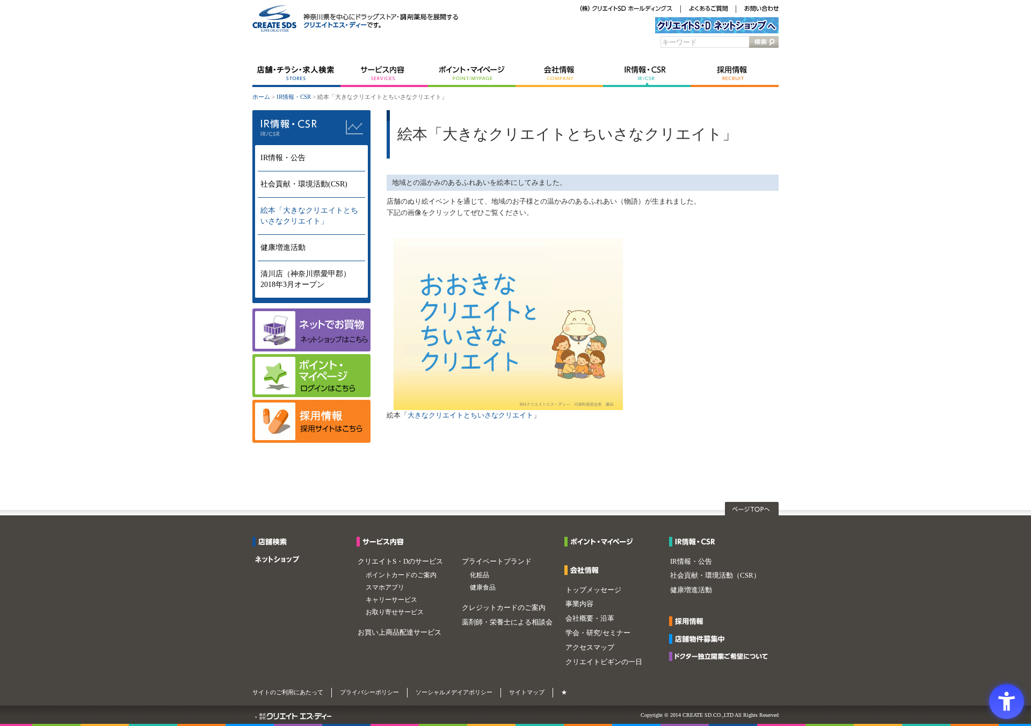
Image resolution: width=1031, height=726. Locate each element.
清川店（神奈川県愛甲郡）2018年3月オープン (305, 279)
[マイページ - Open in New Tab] (311, 395)
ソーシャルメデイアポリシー (454, 692)
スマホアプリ (385, 587)
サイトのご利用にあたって (287, 692)
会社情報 (559, 73)
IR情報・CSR (647, 73)
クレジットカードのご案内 (504, 607)
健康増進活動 (283, 247)
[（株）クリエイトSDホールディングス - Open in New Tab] (626, 9)
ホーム (261, 97)
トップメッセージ (593, 590)
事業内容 (579, 604)
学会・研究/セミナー (597, 633)
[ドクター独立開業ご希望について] (721, 657)
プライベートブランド (497, 561)
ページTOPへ (752, 508)
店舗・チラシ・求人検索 (296, 73)
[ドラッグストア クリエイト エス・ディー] (274, 30)
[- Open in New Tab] (311, 440)
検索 (764, 42)
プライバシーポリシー (369, 692)
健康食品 (483, 587)
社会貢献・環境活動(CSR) (303, 184)
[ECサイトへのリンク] (311, 349)
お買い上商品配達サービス (399, 632)
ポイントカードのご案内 (401, 575)
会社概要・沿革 (589, 618)
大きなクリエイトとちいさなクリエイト (470, 415)
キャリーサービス (391, 599)
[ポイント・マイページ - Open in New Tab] (601, 543)
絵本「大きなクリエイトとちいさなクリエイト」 (309, 215)
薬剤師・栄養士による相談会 (507, 622)
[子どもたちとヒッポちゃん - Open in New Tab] (508, 408)
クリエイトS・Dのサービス (400, 561)
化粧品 (479, 575)
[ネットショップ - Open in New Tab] (277, 561)
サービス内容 (384, 73)
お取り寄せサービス (395, 612)
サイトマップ (526, 692)
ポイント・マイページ (472, 73)
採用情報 (735, 73)
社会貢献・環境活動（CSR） (715, 575)
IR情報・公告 (283, 158)
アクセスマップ (589, 647)
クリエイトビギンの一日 (603, 662)
